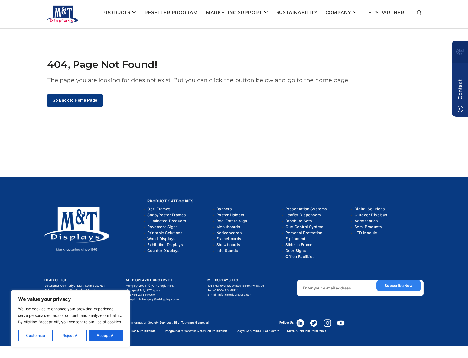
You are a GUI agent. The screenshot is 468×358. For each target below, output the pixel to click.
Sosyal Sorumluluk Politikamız (257, 331)
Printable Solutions (165, 232)
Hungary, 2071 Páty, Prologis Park (150, 286)
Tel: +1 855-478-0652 (223, 290)
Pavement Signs (162, 226)
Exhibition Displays (165, 244)
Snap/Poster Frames (166, 214)
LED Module (366, 232)
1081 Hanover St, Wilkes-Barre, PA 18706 (235, 286)
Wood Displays (161, 238)
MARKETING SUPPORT (235, 12)
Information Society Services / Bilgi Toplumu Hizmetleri (170, 322)
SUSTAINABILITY (296, 12)
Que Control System (304, 226)
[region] (70, 318)
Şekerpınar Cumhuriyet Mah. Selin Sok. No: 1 (75, 286)
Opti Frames (159, 209)
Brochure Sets (298, 220)
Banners (224, 209)
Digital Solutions (370, 209)
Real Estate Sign (231, 220)
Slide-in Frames (300, 244)
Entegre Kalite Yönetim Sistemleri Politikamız (195, 331)
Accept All (106, 335)
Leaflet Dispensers (303, 214)
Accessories (366, 220)
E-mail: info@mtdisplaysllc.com (229, 294)
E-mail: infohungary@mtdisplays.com (152, 299)
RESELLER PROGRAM (171, 12)
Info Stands (227, 250)
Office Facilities (300, 256)
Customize (35, 335)
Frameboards (229, 238)
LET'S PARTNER (384, 12)
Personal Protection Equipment (303, 235)
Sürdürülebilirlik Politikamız (306, 331)
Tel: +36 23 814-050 (140, 294)
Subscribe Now (399, 285)
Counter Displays (163, 250)
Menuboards (228, 226)
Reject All (71, 335)
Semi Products (368, 226)
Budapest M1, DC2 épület (143, 290)
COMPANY (339, 12)
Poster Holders (230, 214)
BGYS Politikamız (143, 331)
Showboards (228, 244)
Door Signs (295, 250)
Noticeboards (229, 232)
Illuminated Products (166, 220)
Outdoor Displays (371, 214)
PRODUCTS (117, 12)
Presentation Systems (306, 209)
